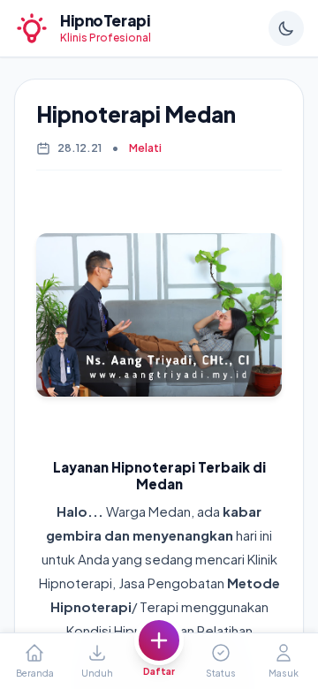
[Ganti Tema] (286, 28)
